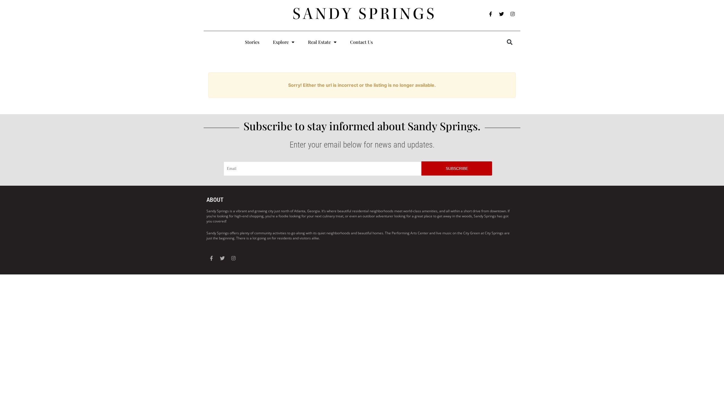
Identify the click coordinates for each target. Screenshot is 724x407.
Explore (281, 42)
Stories (252, 42)
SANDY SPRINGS (365, 14)
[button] (509, 42)
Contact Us (361, 42)
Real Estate (319, 42)
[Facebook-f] (490, 14)
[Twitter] (502, 14)
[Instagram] (513, 14)
